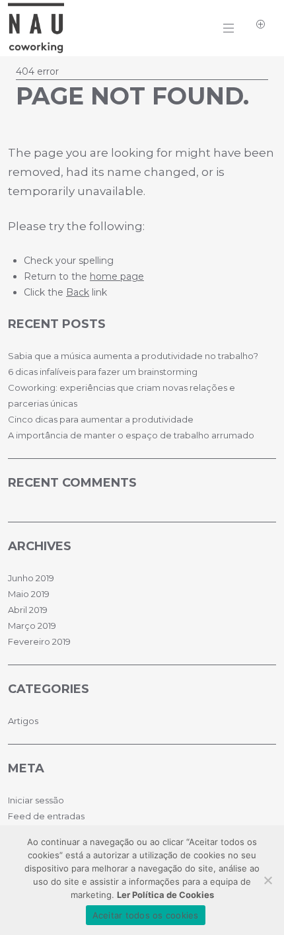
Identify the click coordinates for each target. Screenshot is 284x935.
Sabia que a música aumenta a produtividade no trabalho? (133, 355)
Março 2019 (32, 625)
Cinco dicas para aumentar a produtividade (101, 419)
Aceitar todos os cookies (145, 915)
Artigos (23, 720)
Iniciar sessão (36, 800)
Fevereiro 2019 (39, 641)
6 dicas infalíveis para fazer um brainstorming (102, 371)
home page (117, 276)
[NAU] (36, 48)
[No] (267, 880)
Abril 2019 (28, 609)
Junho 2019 (31, 578)
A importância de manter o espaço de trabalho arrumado (131, 435)
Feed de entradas (46, 816)
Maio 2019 (29, 594)
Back (77, 292)
